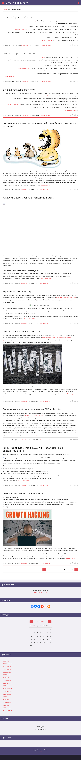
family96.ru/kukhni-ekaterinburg (34, 415)
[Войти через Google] (45, 606)
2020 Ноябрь (7, 669)
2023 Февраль (7, 697)
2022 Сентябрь (7, 688)
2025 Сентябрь (7, 711)
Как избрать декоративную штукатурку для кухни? (28, 197)
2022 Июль (6, 686)
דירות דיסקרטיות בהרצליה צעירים (19, 89)
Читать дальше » (46, 40)
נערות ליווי (34, 21)
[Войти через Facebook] (38, 606)
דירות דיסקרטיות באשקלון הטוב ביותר (20, 53)
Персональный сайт (16, 3)
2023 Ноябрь (7, 708)
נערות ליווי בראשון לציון (21, 29)
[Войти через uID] (32, 606)
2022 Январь (7, 675)
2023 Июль (6, 705)
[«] (44, 569)
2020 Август (6, 661)
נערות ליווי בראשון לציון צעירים (17, 17)
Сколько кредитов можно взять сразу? (22, 331)
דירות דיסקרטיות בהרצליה (14, 104)
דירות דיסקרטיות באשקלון (24, 68)
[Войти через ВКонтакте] (35, 606)
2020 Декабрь (7, 672)
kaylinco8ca (24, 45)
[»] (76, 569)
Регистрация (38, 592)
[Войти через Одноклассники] (48, 606)
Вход (45, 592)
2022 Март (6, 677)
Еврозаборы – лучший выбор (17, 291)
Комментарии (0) (46, 45)
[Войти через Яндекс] (42, 606)
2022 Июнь (6, 683)
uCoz (40, 752)
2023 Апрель (7, 702)
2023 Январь (7, 694)
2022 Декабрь (7, 691)
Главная (5, 9)
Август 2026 (40, 622)
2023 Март (6, 700)
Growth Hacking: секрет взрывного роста (23, 493)
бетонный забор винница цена (66, 297)
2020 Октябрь (7, 666)
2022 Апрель (7, 680)
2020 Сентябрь (7, 664)
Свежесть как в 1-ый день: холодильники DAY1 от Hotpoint (32, 409)
